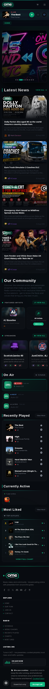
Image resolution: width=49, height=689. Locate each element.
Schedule (41, 375)
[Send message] (44, 14)
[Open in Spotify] (41, 429)
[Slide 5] (25, 79)
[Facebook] (4, 590)
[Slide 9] (33, 79)
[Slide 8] (31, 79)
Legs (17, 522)
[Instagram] (8, 590)
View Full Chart (24, 559)
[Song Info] (41, 425)
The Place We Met (22, 537)
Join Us (8, 610)
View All (40, 90)
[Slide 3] (20, 79)
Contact (9, 613)
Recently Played (12, 633)
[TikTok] (25, 590)
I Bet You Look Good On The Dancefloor (27, 544)
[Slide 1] (15, 79)
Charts (8, 636)
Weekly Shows (11, 629)
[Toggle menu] (44, 4)
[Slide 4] (22, 79)
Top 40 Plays (12, 516)
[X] (12, 590)
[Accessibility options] (6, 683)
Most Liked (9, 640)
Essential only (20, 684)
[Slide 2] (17, 79)
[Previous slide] (6, 56)
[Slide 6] (27, 79)
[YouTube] (21, 590)
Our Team (9, 607)
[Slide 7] (29, 79)
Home (7, 603)
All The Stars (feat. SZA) (24, 529)
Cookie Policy (38, 678)
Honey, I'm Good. (22, 552)
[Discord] (17, 590)
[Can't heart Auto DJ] (38, 14)
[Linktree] (29, 590)
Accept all (37, 684)
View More (41, 415)
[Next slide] (42, 56)
